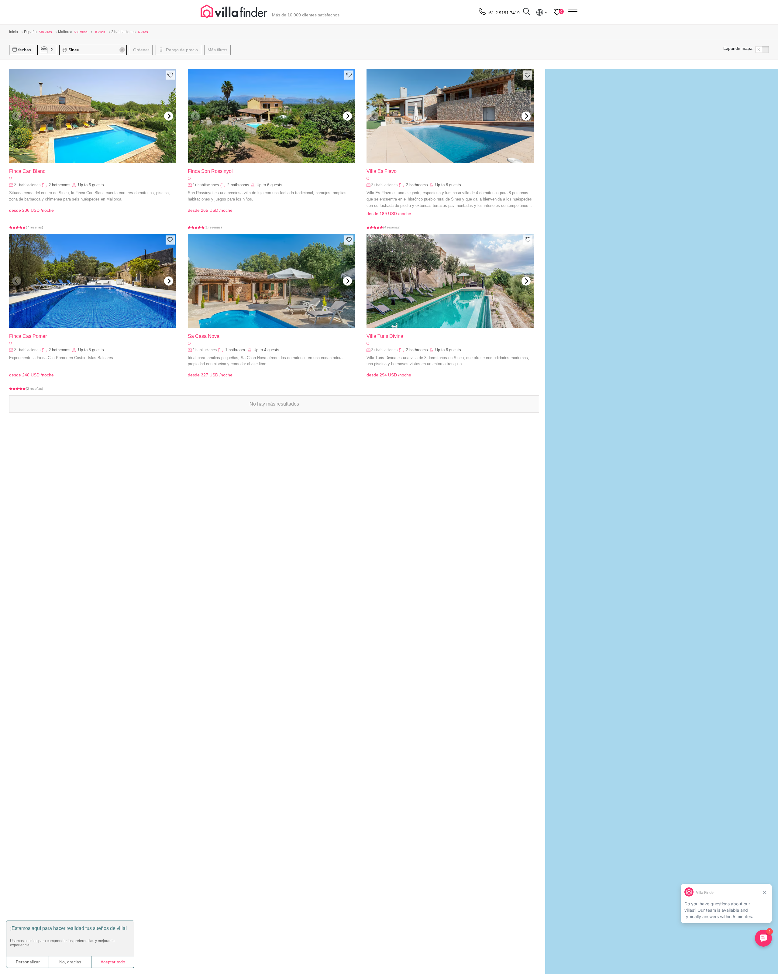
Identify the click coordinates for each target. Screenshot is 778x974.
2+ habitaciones (27, 185)
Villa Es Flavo (382, 171)
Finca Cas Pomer (28, 336)
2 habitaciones (204, 350)
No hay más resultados (274, 403)
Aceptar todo (113, 961)
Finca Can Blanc (27, 171)
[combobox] (95, 50)
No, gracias (70, 961)
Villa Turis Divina (385, 336)
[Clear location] (122, 50)
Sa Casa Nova (203, 336)
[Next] (168, 116)
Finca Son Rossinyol (210, 171)
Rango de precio (181, 49)
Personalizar (28, 961)
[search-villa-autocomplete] (526, 12)
